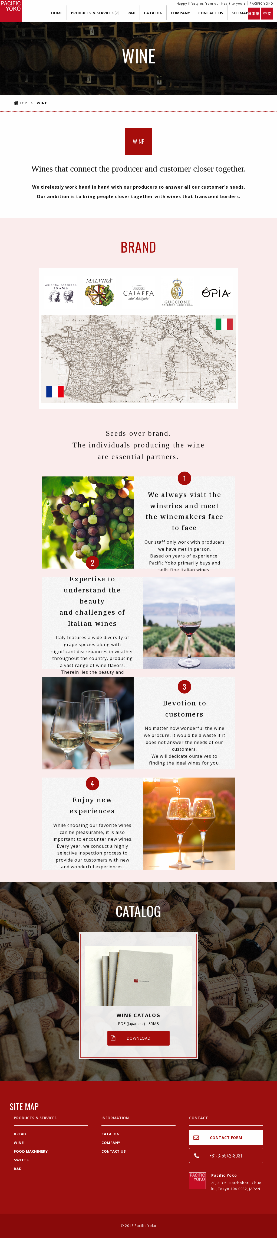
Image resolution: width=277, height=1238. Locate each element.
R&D (131, 12)
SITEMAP (240, 12)
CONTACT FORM (226, 1137)
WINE (19, 1142)
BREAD (20, 1133)
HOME (56, 12)
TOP (23, 103)
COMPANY (180, 12)
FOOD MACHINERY (31, 1151)
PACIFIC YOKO (11, 11)
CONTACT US (210, 12)
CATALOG (153, 12)
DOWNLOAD (139, 1038)
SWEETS (21, 1160)
